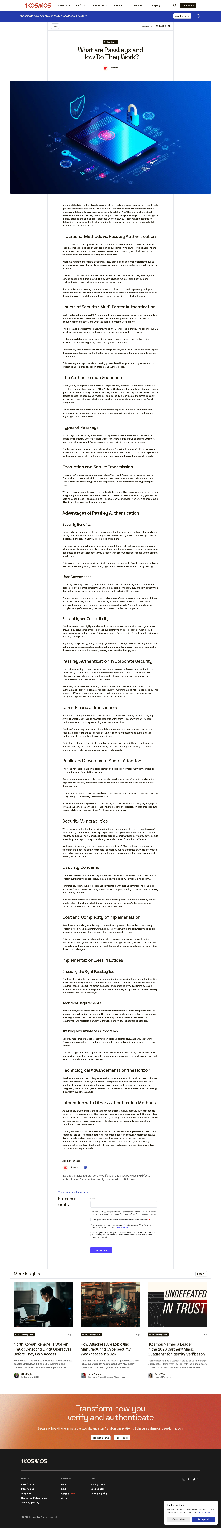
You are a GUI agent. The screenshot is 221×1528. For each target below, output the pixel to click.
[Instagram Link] (193, 1479)
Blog (63, 1489)
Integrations (27, 1489)
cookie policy (203, 1512)
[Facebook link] (198, 1479)
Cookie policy (97, 1489)
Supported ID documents (34, 1498)
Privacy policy (98, 1484)
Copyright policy (99, 1493)
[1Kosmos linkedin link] (183, 1479)
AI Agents (26, 1493)
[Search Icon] (175, 5)
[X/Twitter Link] (188, 1479)
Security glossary (30, 1502)
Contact (65, 1498)
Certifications (28, 1484)
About (64, 1484)
